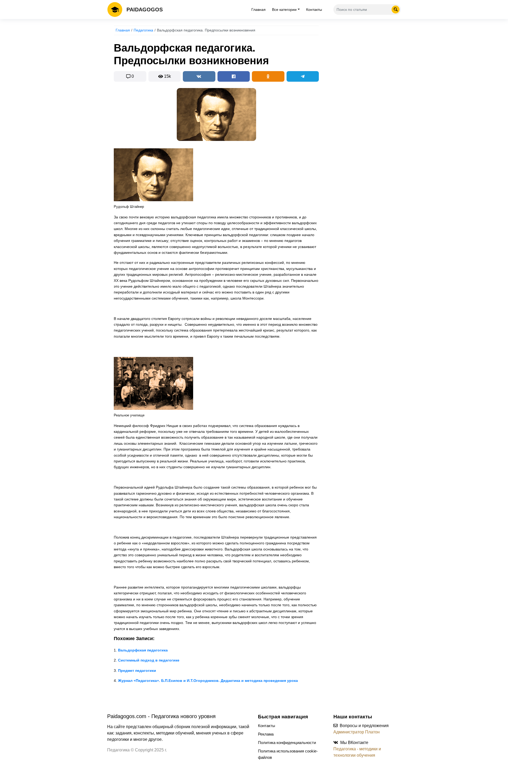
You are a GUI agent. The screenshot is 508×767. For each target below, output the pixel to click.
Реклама (266, 734)
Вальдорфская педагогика (143, 650)
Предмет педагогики (137, 670)
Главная (258, 9)
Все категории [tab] (284, 9)
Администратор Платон (356, 732)
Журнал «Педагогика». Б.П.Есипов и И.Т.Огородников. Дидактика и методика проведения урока (208, 680)
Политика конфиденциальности (287, 742)
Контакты (314, 9)
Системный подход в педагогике (148, 660)
